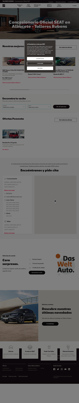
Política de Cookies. (41, 54)
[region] (40, 56)
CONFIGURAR (40, 63)
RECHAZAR (40, 68)
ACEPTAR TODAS (40, 58)
